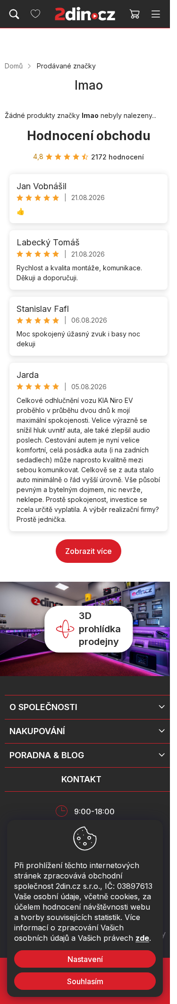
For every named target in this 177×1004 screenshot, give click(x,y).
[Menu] (155, 14)
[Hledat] (14, 14)
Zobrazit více (88, 551)
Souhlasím (85, 981)
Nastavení (85, 959)
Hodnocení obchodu (89, 135)
